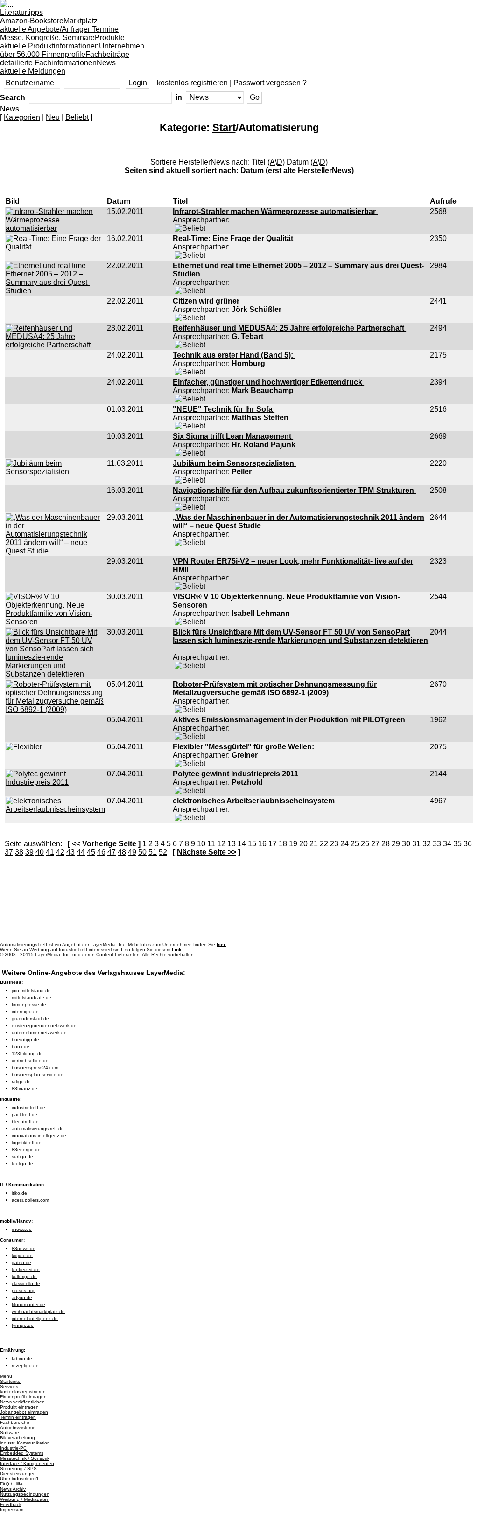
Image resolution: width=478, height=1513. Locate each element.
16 (262, 844)
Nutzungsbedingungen (24, 1494)
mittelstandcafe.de (31, 997)
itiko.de (19, 1192)
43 (70, 852)
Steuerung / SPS (18, 1468)
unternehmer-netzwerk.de (39, 1032)
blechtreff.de (25, 1121)
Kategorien (22, 117)
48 (122, 852)
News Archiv (13, 1489)
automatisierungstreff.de (38, 1128)
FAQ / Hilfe (11, 1483)
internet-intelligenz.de (35, 1318)
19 (293, 844)
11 (211, 844)
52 (163, 852)
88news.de (23, 1248)
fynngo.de (23, 1325)
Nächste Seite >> (206, 852)
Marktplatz (49, 25)
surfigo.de (22, 1156)
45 (91, 852)
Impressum (11, 1509)
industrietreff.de (28, 1107)
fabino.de (22, 1358)
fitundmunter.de (28, 1304)
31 (416, 844)
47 (111, 852)
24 (344, 844)
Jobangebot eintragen (24, 1412)
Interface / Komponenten (27, 1463)
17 (272, 844)
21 (313, 844)
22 (324, 844)
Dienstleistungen (18, 1473)
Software (9, 1432)
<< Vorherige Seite (104, 844)
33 (437, 844)
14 (242, 844)
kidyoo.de (22, 1255)
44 (81, 852)
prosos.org (23, 1290)
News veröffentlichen (22, 1401)
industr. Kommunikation (25, 1442)
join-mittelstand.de (31, 990)
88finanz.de (24, 1088)
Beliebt (77, 117)
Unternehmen (72, 50)
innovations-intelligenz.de (39, 1135)
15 (252, 844)
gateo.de (21, 1262)
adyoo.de (22, 1297)
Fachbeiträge (64, 58)
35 (457, 844)
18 (283, 844)
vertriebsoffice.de (30, 1060)
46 (101, 852)
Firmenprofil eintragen (23, 1396)
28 (385, 844)
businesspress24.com (35, 1067)
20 (303, 844)
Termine (59, 33)
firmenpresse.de (29, 1004)
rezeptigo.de (25, 1365)
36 (468, 844)
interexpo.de (25, 1011)
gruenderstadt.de (30, 1018)
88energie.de (26, 1149)
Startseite (10, 1381)
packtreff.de (24, 1114)
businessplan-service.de (37, 1074)
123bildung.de (27, 1053)
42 (60, 852)
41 (50, 852)
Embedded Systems (21, 1453)
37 (9, 852)
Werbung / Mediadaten (24, 1499)
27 (375, 844)
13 (231, 844)
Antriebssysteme (17, 1427)
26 (365, 844)
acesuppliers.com (30, 1199)
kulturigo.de (24, 1276)
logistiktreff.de (27, 1142)
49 (132, 852)
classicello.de (26, 1283)
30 (406, 844)
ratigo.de (21, 1081)
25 (355, 844)
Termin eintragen (18, 1417)
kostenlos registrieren (192, 83)
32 (426, 844)
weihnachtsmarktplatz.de (38, 1311)
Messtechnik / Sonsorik (24, 1458)
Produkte (62, 42)
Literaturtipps (31, 16)
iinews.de (22, 1229)
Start (224, 127)
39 (29, 852)
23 (334, 844)
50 (142, 852)
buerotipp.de (25, 1039)
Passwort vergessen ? (270, 83)
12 (221, 844)
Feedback (10, 1504)
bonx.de (20, 1046)
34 (447, 844)
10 (201, 844)
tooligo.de (22, 1163)
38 (19, 852)
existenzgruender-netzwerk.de (44, 1025)
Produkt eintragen (19, 1406)
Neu (53, 117)
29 (396, 844)
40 (39, 852)
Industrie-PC (13, 1448)
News (58, 67)
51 (152, 852)
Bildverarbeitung (17, 1437)
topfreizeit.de (26, 1269)
